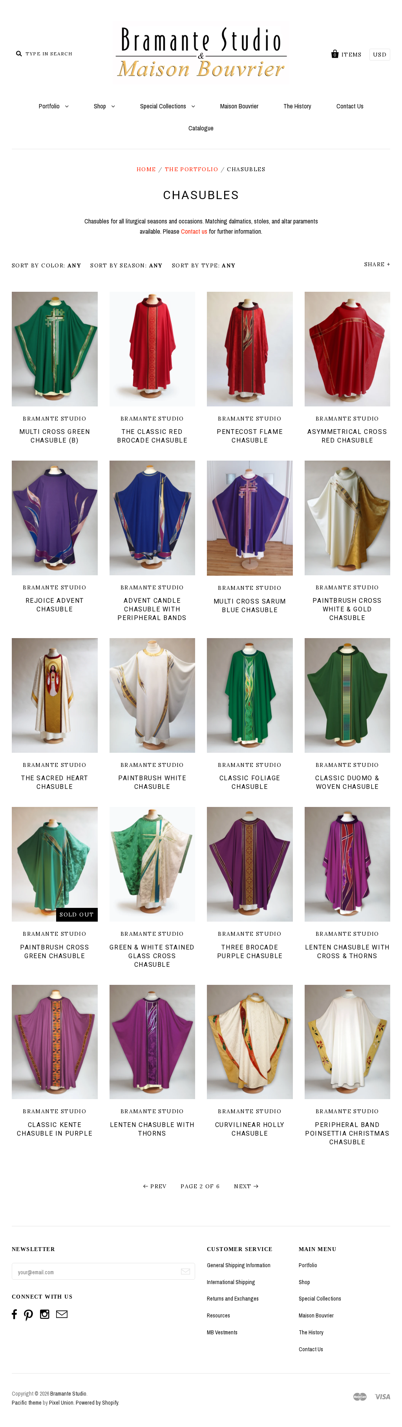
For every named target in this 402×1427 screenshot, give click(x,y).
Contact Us (350, 106)
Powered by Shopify (97, 1402)
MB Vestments (222, 1332)
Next (243, 1186)
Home (146, 169)
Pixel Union (61, 1402)
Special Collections (164, 106)
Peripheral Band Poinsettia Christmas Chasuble (347, 1133)
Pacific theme (27, 1402)
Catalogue (201, 128)
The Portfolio (191, 169)
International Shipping (231, 1282)
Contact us (194, 231)
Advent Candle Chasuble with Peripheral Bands (152, 609)
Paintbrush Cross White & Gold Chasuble (347, 609)
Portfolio (50, 106)
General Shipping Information (238, 1265)
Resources (218, 1315)
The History (297, 106)
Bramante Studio (68, 1393)
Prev (158, 1186)
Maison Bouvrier (239, 106)
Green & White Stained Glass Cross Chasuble (152, 956)
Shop (101, 106)
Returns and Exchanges (233, 1298)
